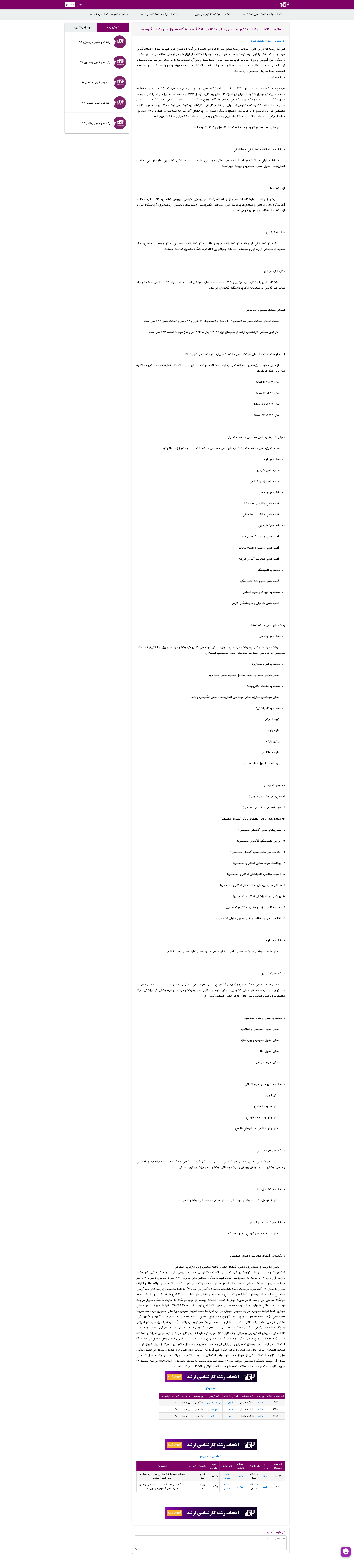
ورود (81, 4)
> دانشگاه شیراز (258, 41)
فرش (213, 1416)
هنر (269, 41)
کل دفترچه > (278, 41)
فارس (230, 1402)
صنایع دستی (214, 1409)
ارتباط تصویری (214, 1402)
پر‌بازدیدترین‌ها (81, 27)
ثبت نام (70, 4)
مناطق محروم (210, 1456)
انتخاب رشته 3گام (279, 4)
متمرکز (211, 1388)
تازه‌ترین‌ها (113, 27)
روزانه (261, 1402)
